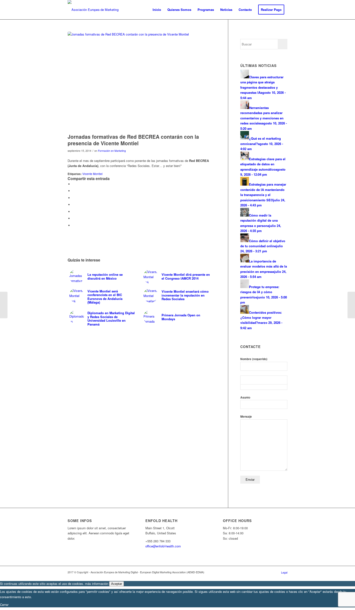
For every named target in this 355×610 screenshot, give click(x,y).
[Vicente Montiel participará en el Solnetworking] (3, 305)
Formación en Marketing (112, 150)
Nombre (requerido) (253, 359)
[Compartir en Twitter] (73, 191)
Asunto (245, 397)
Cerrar (4, 604)
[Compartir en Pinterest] (73, 204)
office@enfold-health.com (163, 546)
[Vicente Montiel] (142, 81)
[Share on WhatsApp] (73, 198)
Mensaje (246, 416)
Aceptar (116, 584)
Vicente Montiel (92, 174)
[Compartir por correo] (73, 225)
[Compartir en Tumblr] (73, 218)
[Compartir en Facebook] (73, 184)
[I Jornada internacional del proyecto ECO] (351, 305)
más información (96, 583)
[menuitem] (156, 9)
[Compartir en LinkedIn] (73, 211)
